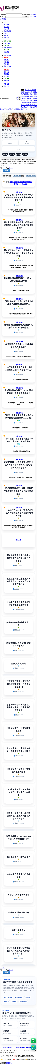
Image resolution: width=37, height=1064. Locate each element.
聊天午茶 (24, 109)
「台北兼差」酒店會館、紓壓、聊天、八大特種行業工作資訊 (18, 440)
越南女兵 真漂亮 (18, 663)
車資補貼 (6, 52)
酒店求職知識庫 (8, 997)
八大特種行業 (29, 98)
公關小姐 (32, 96)
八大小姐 (28, 107)
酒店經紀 (32, 90)
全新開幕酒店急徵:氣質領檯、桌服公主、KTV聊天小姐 (18, 326)
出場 (28, 105)
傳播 (33, 92)
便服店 (24, 103)
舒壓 (23, 94)
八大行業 (32, 105)
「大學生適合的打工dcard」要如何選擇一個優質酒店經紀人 (18, 391)
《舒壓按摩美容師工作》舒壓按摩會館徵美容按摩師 (18, 345)
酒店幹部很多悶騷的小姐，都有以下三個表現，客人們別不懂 (18, 558)
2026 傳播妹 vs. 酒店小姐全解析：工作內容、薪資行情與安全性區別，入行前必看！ (18, 465)
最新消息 (6, 72)
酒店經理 (32, 103)
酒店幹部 (27, 96)
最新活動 (9, 1047)
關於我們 (6, 37)
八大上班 (27, 92)
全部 (14, 176)
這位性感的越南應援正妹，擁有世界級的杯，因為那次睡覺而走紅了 (18, 581)
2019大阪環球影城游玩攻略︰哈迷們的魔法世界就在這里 (18, 792)
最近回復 (28, 176)
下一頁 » (2, 968)
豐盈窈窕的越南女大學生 (18, 895)
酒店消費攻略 (23, 1001)
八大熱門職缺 (16, 109)
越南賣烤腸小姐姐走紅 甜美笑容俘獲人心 (18, 644)
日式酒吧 (34, 107)
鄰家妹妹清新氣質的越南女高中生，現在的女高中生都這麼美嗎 (18, 707)
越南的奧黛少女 (18, 930)
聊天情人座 (7, 66)
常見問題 (6, 29)
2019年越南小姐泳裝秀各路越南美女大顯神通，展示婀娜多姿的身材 (18, 951)
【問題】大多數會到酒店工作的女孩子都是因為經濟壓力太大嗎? (18, 416)
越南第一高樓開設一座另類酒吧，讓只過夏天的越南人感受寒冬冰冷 (18, 816)
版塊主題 (18, 540)
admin (17, 205)
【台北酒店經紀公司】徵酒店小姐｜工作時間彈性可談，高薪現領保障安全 (18, 513)
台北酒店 (31, 100)
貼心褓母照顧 (8, 47)
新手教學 (6, 27)
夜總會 (30, 94)
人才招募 (3, 1047)
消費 (26, 94)
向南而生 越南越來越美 (18, 912)
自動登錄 (27, 14)
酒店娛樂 (6, 24)
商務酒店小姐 (18, 997)
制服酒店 (6, 62)
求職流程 (6, 86)
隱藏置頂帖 (19, 192)
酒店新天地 (3, 109)
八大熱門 (6, 33)
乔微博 (16, 715)
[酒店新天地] (18, 8)
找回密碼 (33, 14)
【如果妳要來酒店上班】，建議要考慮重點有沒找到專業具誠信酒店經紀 (18, 491)
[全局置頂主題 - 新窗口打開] (4, 192)
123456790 (16, 589)
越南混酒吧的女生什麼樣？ (18, 857)
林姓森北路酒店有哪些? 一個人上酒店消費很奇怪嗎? (18, 279)
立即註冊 (33, 17)
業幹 (28, 103)
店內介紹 (15, 1047)
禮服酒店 (6, 1001)
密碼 (1, 17)
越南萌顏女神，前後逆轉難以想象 (18, 729)
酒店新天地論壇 (29, 1047)
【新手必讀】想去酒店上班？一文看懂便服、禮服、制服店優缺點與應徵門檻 (18, 197)
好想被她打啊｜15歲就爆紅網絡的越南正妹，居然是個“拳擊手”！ (18, 684)
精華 (19, 176)
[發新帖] (6, 171)
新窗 (4, 176)
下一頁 (11, 168)
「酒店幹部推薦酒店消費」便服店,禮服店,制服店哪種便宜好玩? (18, 368)
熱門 (17, 176)
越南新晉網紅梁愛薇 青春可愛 (18, 623)
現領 (31, 92)
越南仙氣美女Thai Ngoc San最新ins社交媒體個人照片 (18, 837)
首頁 (5, 22)
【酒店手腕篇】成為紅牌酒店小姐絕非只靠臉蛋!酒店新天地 (18, 302)
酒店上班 (25, 100)
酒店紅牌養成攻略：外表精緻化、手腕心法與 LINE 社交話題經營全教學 (18, 253)
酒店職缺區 (7, 31)
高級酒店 (6, 35)
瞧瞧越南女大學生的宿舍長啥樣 (18, 875)
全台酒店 (6, 76)
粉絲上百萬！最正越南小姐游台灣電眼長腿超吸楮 (18, 603)
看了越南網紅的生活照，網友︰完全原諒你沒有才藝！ (18, 749)
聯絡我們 (21, 1047)
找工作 (27, 90)
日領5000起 (7, 43)
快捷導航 (3, 19)
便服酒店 (27, 997)
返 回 (1, 171)
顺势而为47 (17, 565)
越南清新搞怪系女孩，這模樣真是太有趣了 (18, 770)
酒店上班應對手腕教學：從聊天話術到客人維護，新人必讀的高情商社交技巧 (18, 225)
